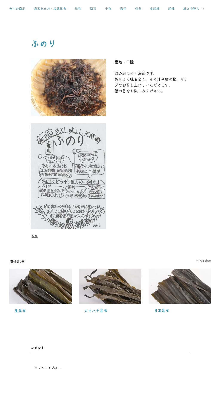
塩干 (123, 8)
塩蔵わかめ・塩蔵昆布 (50, 8)
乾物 (78, 8)
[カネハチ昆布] (110, 286)
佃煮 (138, 8)
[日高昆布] (180, 286)
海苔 (93, 8)
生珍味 (155, 8)
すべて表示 (203, 260)
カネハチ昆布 (95, 311)
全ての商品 (17, 8)
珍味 (171, 8)
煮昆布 (20, 311)
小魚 (108, 8)
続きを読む (191, 8)
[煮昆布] (40, 286)
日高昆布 (161, 311)
